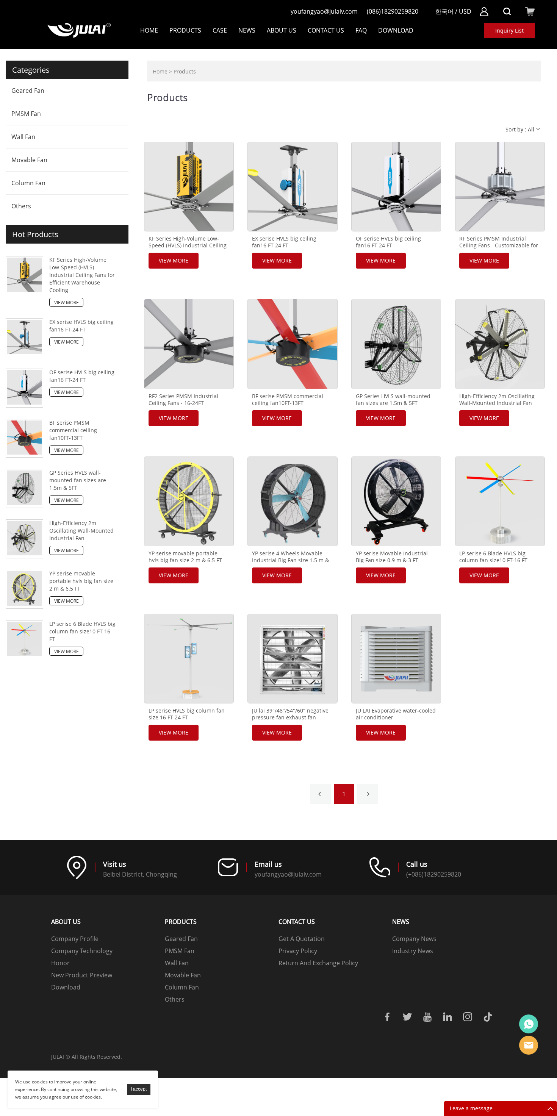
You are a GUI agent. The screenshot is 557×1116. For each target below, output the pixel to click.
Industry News (412, 951)
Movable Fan (29, 160)
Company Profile (75, 939)
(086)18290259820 (392, 11)
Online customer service (528, 1023)
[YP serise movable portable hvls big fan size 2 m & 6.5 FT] (188, 501)
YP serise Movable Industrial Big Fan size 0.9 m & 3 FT (392, 557)
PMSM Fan (26, 113)
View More (66, 302)
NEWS (246, 30)
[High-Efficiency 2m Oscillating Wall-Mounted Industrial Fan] (499, 343)
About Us (281, 30)
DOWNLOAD (395, 30)
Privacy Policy (297, 951)
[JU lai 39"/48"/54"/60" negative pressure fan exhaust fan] (292, 658)
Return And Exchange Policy (318, 963)
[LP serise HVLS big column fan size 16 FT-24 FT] (188, 658)
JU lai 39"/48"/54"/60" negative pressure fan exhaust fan (290, 714)
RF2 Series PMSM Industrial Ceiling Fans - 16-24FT (183, 399)
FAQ (361, 30)
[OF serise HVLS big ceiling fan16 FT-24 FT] (396, 186)
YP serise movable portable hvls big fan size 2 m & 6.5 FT (81, 581)
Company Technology (82, 951)
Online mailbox (528, 1045)
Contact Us (326, 30)
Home (149, 30)
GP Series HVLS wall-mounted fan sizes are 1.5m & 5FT (77, 480)
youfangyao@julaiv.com (324, 11)
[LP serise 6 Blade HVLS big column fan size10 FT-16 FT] (499, 501)
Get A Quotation (301, 939)
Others (21, 206)
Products (185, 30)
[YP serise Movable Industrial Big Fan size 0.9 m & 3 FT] (396, 501)
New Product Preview (81, 975)
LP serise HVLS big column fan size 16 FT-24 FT (187, 714)
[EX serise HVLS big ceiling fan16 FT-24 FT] (292, 186)
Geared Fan (27, 90)
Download (65, 987)
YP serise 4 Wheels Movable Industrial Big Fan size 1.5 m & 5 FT (290, 560)
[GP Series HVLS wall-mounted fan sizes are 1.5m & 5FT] (396, 343)
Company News (414, 939)
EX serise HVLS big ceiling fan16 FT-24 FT (81, 325)
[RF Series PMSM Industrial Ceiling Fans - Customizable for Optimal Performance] (499, 186)
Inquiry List (509, 30)
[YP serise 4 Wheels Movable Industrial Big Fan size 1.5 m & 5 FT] (292, 501)
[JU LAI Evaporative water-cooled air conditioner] (396, 658)
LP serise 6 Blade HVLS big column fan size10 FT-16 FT (82, 631)
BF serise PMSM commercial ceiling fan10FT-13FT (73, 430)
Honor (60, 963)
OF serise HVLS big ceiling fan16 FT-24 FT (81, 376)
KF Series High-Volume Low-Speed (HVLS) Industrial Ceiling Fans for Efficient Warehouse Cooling (82, 275)
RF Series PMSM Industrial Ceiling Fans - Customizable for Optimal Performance (498, 245)
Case (220, 30)
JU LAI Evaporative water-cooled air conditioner (396, 714)
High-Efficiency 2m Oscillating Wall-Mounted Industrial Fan (81, 530)
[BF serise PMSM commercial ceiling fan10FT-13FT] (292, 343)
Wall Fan (23, 137)
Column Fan (28, 183)
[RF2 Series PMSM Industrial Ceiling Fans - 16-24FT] (188, 343)
